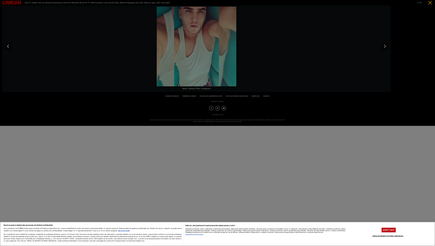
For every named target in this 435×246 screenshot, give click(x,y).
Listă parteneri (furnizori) (194, 234)
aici (51, 238)
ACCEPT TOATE (388, 230)
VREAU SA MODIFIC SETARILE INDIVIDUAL (387, 236)
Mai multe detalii (124, 231)
